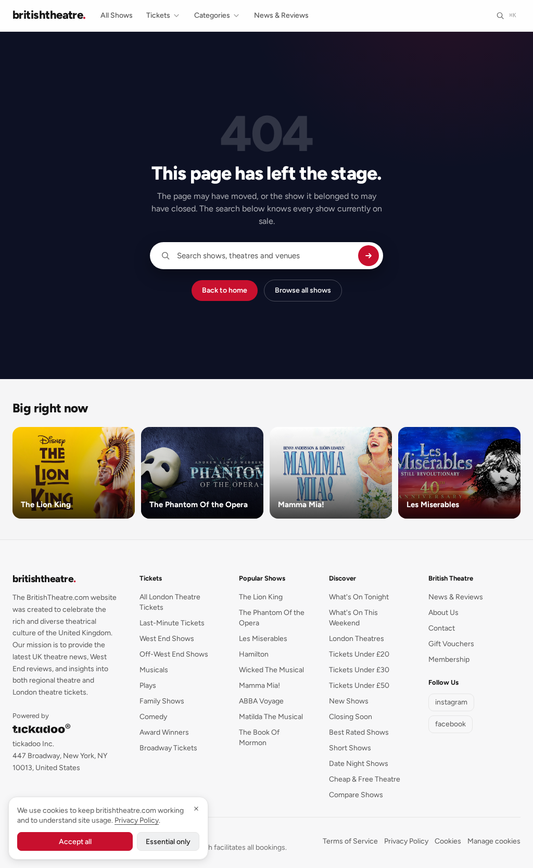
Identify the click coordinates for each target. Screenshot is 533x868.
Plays (147, 685)
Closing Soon (350, 716)
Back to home (224, 290)
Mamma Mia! (259, 685)
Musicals (153, 669)
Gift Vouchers (451, 643)
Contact (441, 628)
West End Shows (166, 638)
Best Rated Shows (359, 732)
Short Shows (350, 748)
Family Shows (161, 701)
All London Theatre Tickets (169, 602)
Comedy (153, 716)
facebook (450, 724)
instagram (451, 702)
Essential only (168, 841)
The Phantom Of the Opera (271, 617)
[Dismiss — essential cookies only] (196, 808)
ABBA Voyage (261, 701)
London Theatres (356, 638)
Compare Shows (356, 794)
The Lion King (261, 597)
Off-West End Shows (173, 654)
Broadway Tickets (168, 748)
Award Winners (164, 732)
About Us (443, 612)
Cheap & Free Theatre (364, 779)
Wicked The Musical (271, 669)
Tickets (158, 15)
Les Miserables (263, 638)
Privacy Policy (406, 841)
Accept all (75, 841)
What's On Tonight (359, 597)
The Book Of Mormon (259, 737)
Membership (448, 659)
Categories (212, 15)
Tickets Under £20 (359, 654)
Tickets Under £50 (359, 685)
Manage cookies (494, 841)
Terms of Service (350, 841)
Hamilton (254, 654)
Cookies (448, 841)
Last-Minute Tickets (172, 623)
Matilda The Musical (271, 716)
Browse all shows (303, 290)
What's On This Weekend (353, 617)
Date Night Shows (358, 763)
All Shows (116, 15)
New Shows (349, 701)
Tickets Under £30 (359, 669)
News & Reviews (281, 15)
